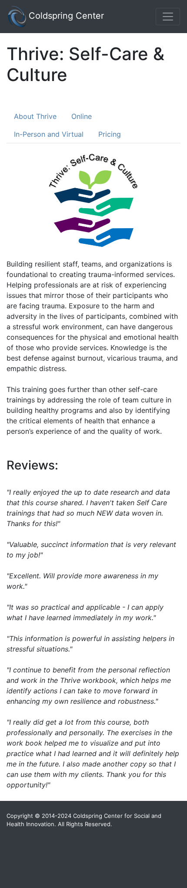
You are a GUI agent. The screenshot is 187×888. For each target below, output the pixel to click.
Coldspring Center (65, 15)
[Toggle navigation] (168, 16)
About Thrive (35, 116)
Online (81, 116)
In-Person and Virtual (48, 134)
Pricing (109, 134)
